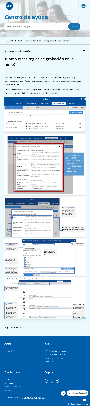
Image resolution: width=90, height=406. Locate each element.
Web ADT (8, 390)
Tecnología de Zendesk (79, 404)
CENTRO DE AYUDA (14, 41)
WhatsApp (8, 383)
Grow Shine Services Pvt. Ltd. (33, 397)
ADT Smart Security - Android (57, 351)
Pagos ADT (9, 351)
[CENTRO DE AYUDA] (9, 6)
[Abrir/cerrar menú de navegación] (83, 6)
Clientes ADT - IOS (52, 361)
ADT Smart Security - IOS (55, 354)
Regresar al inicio (11, 327)
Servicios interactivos (33, 41)
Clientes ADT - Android (54, 358)
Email (6, 379)
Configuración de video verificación (57, 41)
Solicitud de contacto (12, 386)
